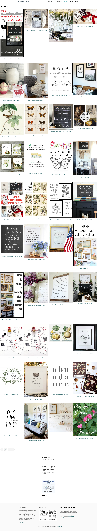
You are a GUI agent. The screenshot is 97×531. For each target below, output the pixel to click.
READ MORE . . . (45, 476)
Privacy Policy (21, 522)
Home (1, 4)
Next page (11, 449)
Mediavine (60, 526)
